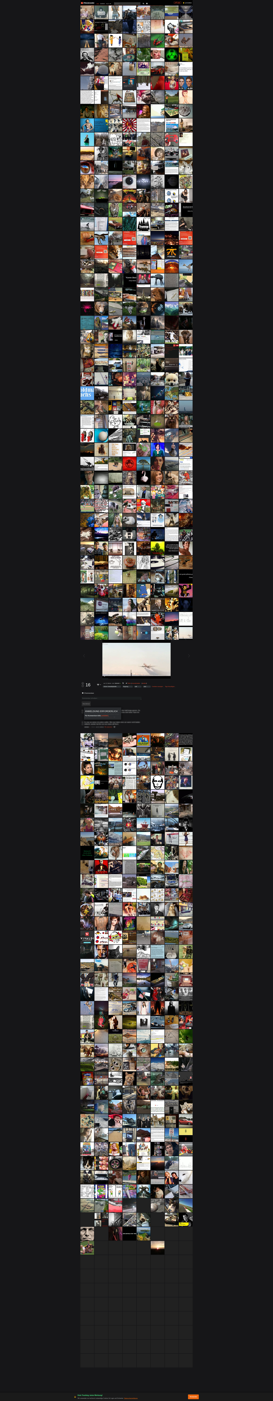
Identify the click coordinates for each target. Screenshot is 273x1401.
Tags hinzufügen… (170, 686)
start (145, 686)
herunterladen (136, 683)
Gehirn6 (117, 683)
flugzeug (125, 686)
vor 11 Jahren (107, 683)
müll (107, 3)
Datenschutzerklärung (131, 1398)
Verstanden (193, 1397)
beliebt (102, 3)
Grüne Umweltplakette (110, 686)
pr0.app (177, 2)
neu (98, 3)
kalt (136, 686)
